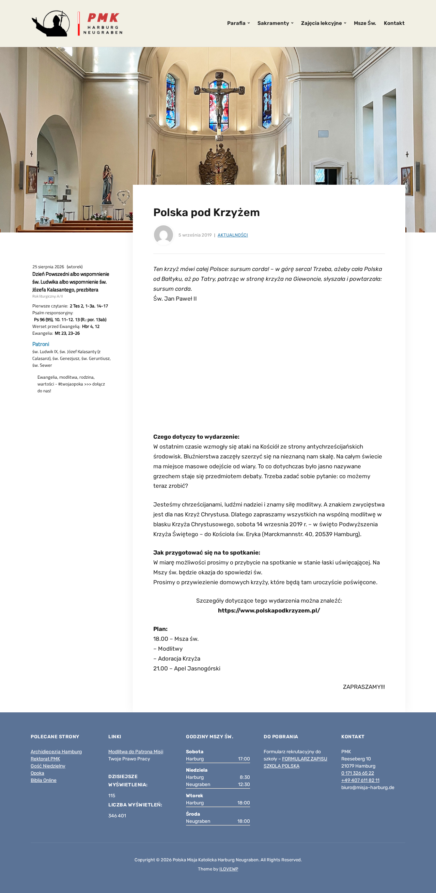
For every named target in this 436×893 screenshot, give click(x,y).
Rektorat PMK (45, 759)
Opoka (37, 773)
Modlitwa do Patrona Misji (135, 752)
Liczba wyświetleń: (136, 805)
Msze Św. (365, 23)
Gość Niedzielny (48, 766)
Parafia (236, 23)
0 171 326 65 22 (357, 773)
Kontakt (394, 23)
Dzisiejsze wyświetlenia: (128, 781)
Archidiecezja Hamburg (56, 752)
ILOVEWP (228, 869)
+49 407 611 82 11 (360, 780)
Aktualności (233, 235)
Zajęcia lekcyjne (321, 23)
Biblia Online (44, 780)
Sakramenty (273, 23)
